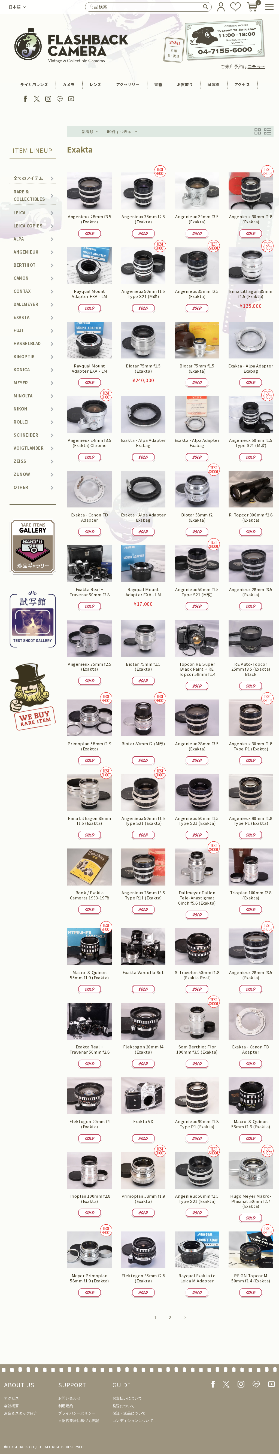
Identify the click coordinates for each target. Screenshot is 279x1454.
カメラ (69, 84)
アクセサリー (128, 84)
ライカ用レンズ (34, 84)
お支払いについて (127, 1398)
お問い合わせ (69, 1398)
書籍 (158, 84)
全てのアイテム (28, 178)
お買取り (185, 84)
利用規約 (65, 1406)
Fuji (18, 330)
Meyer (21, 382)
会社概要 (11, 1406)
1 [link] (155, 1317)
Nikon (21, 409)
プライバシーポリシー (76, 1413)
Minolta (23, 396)
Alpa (19, 239)
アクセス (242, 84)
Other (21, 487)
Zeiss (20, 461)
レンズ (95, 84)
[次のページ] (185, 1318)
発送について (124, 1406)
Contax (22, 291)
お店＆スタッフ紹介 (20, 1413)
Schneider (26, 435)
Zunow (22, 474)
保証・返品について (129, 1413)
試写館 (214, 84)
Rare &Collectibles (29, 195)
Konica (22, 369)
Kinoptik (24, 356)
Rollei (21, 422)
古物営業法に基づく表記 (78, 1421)
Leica (20, 212)
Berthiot (25, 265)
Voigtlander (29, 448)
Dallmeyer (26, 304)
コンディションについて (133, 1421)
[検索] (205, 6)
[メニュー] (269, 7)
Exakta (22, 317)
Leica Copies (28, 226)
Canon (21, 278)
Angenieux (26, 252)
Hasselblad (27, 343)
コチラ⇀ (256, 66)
